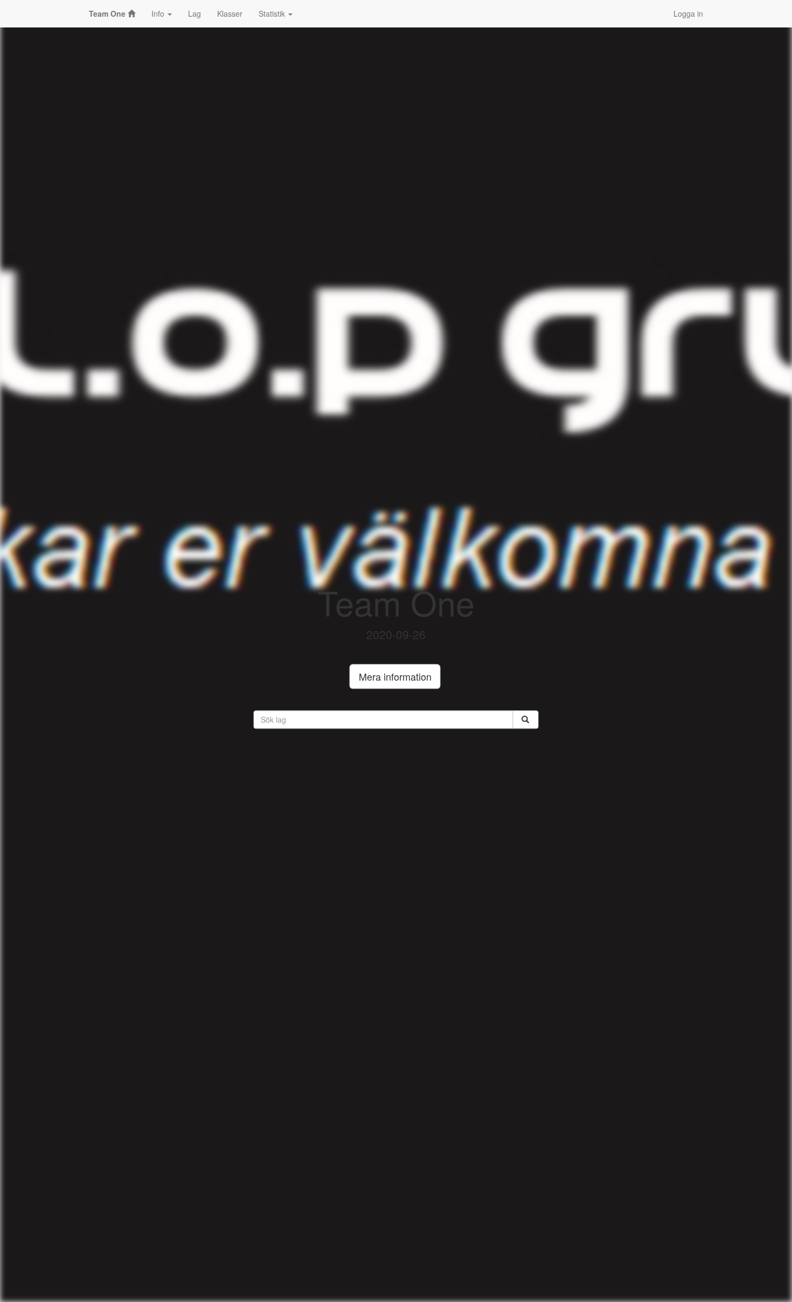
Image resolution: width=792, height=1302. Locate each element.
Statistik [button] (273, 13)
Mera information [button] (395, 677)
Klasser (229, 13)
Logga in (688, 13)
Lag (194, 13)
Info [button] (158, 13)
